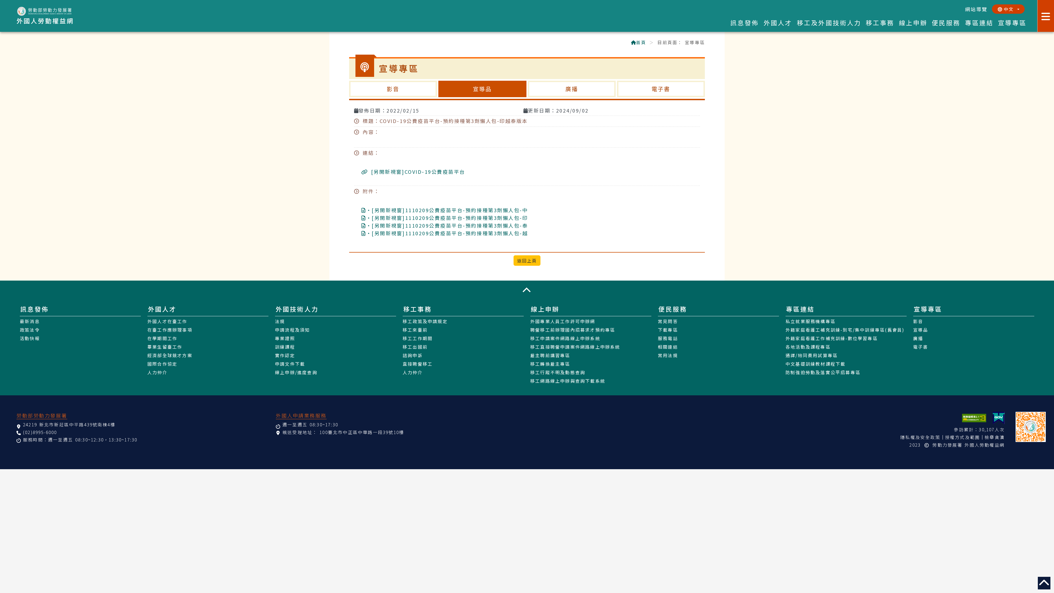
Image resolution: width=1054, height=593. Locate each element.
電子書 (661, 89)
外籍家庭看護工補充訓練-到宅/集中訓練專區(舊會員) (845, 330)
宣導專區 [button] (1012, 22)
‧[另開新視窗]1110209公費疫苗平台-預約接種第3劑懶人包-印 (447, 217)
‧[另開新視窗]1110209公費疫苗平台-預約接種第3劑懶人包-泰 (447, 225)
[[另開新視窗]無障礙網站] (974, 418)
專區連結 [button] (979, 22)
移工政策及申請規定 (425, 321)
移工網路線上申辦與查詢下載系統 (567, 381)
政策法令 (30, 330)
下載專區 (668, 330)
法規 (280, 321)
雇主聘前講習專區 (550, 355)
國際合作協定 (162, 364)
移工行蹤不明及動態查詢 (557, 372)
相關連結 (668, 347)
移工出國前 (415, 347)
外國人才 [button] (778, 22)
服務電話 (668, 338)
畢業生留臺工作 (164, 347)
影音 (393, 89)
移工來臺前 (415, 330)
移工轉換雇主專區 (550, 364)
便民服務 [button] (946, 22)
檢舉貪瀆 (995, 437)
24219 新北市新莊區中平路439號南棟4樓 (69, 424)
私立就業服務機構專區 (811, 321)
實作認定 (285, 355)
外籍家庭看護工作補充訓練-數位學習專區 (832, 338)
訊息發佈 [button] (744, 22)
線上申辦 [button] (913, 22)
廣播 (571, 89)
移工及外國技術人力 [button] (829, 22)
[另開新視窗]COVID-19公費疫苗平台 (417, 171)
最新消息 (30, 321)
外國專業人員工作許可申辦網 (562, 321)
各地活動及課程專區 (808, 347)
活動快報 (30, 338)
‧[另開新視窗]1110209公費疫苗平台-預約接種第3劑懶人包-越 (447, 233)
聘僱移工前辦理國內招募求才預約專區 (572, 330)
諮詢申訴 (413, 355)
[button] (527, 290)
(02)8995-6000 (40, 432)
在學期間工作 (162, 338)
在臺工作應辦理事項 (169, 330)
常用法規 (668, 355)
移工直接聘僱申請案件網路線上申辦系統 (575, 347)
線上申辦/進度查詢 (296, 372)
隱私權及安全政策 (920, 437)
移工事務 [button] (880, 22)
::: (352, 42)
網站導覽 (976, 9)
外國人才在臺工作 (167, 321)
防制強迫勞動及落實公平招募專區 (823, 372)
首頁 (641, 42)
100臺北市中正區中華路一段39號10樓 (361, 432)
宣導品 (482, 89)
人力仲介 (157, 372)
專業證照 (285, 338)
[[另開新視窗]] (999, 418)
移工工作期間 (418, 338)
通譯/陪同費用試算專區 (812, 355)
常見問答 (668, 321)
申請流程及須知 (292, 330)
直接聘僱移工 (418, 364)
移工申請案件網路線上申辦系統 (565, 338)
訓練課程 (285, 347)
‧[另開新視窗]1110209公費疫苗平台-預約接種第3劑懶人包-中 (447, 210)
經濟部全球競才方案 (169, 355)
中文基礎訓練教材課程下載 (815, 364)
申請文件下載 (290, 364)
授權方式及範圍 (962, 437)
